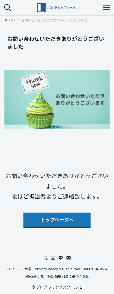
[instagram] (53, 258)
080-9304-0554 (95, 268)
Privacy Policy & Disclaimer (57, 268)
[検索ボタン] (7, 7)
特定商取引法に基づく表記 (68, 275)
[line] (61, 258)
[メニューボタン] (106, 7)
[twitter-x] (45, 258)
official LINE (34, 275)
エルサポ (24, 268)
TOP (10, 268)
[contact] (68, 258)
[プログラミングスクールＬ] (57, 7)
